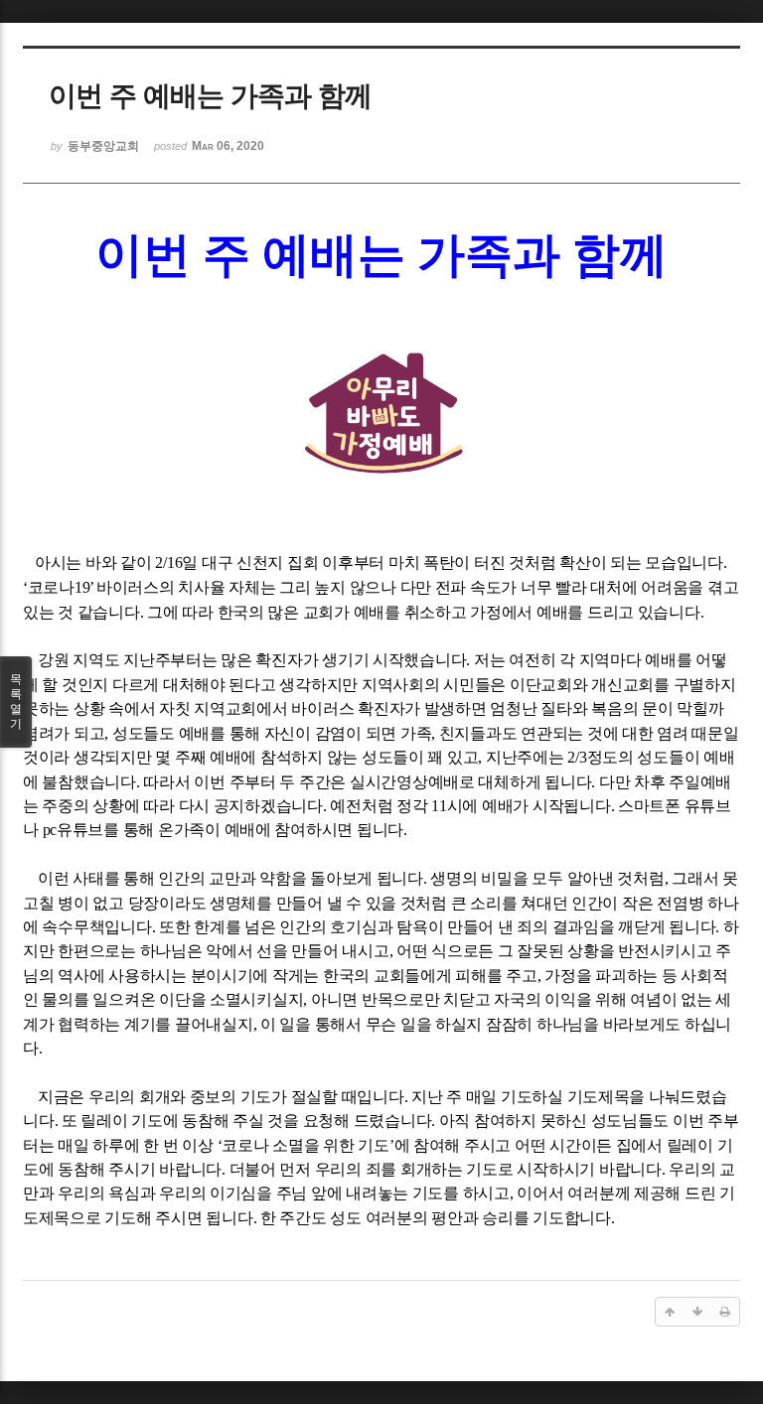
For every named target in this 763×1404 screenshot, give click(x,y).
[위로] (670, 1312)
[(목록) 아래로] (697, 1312)
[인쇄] (725, 1312)
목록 (16, 701)
